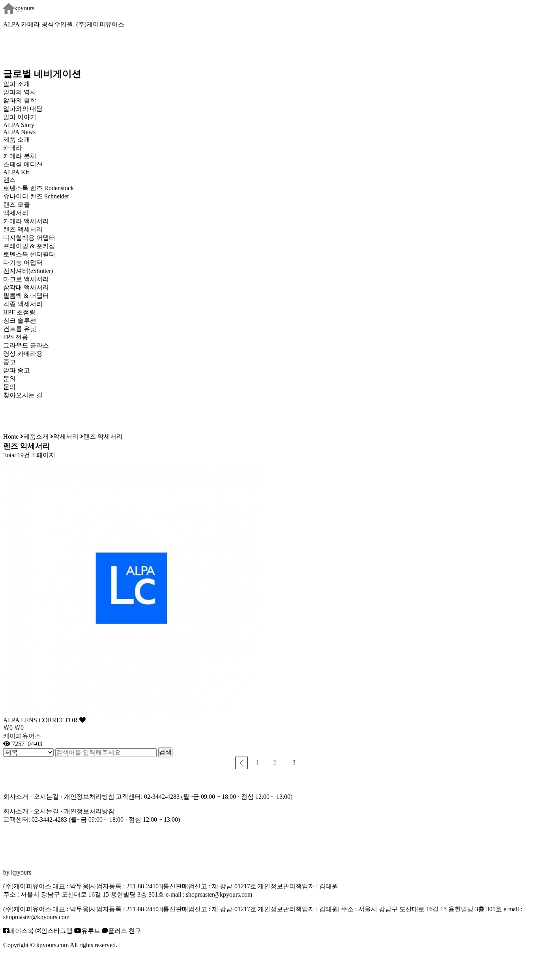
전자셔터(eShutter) (28, 270)
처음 (241, 763)
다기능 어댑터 (23, 262)
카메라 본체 (19, 156)
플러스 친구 (124, 930)
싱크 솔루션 (19, 320)
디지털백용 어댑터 (29, 237)
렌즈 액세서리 (23, 229)
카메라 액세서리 (26, 221)
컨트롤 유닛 (19, 328)
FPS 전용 (15, 337)
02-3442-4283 (162, 796)
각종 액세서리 (23, 304)
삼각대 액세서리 (26, 287)
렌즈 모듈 (16, 204)
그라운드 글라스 (26, 345)
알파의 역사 (19, 92)
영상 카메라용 (23, 353)
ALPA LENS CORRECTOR (41, 720)
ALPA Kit (16, 172)
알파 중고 (16, 370)
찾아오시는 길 (23, 395)
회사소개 (15, 796)
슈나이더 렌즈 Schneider (36, 196)
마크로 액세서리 (26, 279)
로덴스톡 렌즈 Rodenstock (38, 188)
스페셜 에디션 (23, 164)
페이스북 (21, 930)
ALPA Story (18, 124)
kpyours (24, 8)
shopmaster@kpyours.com (219, 894)
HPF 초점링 (19, 312)
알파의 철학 (19, 100)
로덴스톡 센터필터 (29, 254)
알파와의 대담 (23, 108)
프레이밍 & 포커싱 (29, 246)
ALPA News (19, 132)
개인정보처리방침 (89, 796)
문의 (9, 386)
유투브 (90, 930)
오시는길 (46, 796)
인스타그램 (57, 930)
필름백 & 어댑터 (32, 295)
